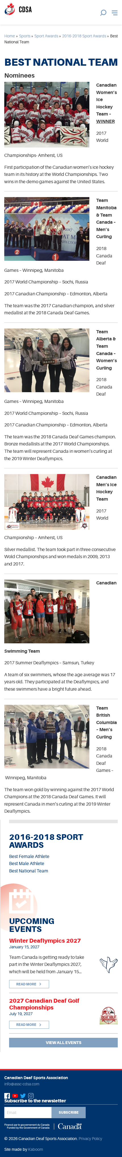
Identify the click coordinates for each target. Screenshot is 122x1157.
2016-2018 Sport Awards (84, 36)
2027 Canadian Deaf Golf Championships (44, 1004)
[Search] (103, 13)
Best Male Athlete (26, 863)
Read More (26, 984)
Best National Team (28, 871)
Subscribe (69, 1113)
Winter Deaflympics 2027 (45, 940)
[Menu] (114, 12)
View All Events (63, 1042)
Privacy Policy (90, 1138)
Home (9, 36)
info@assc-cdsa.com (21, 1084)
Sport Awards (46, 36)
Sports (24, 36)
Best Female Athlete (29, 856)
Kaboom (35, 1149)
